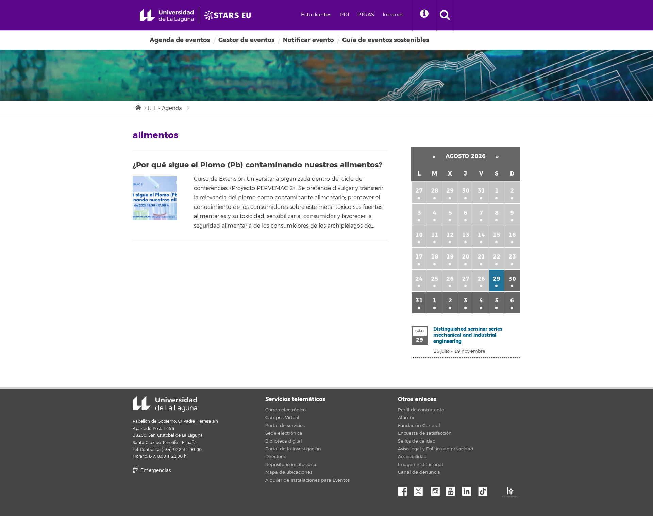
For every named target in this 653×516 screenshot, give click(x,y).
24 (419, 278)
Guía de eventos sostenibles (385, 40)
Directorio (275, 457)
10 (419, 234)
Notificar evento (308, 40)
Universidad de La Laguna (165, 404)
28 (434, 190)
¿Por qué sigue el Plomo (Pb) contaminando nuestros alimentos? (257, 165)
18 (434, 256)
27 (419, 190)
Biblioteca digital (283, 441)
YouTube (453, 489)
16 (512, 234)
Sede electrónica (283, 433)
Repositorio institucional (291, 464)
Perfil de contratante (421, 410)
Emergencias (155, 470)
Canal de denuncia (419, 472)
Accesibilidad (412, 457)
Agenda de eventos (180, 40)
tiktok (485, 489)
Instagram (437, 489)
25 (434, 278)
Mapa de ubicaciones (288, 472)
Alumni (406, 417)
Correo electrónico (285, 410)
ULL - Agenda (165, 108)
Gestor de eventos (246, 40)
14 (481, 234)
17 (419, 256)
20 (465, 256)
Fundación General (419, 425)
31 (481, 190)
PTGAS (365, 15)
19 (450, 256)
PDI (344, 15)
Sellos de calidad (417, 441)
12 (450, 234)
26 (450, 278)
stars (184, 494)
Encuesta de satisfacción (425, 433)
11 (434, 234)
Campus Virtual (282, 417)
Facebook (405, 489)
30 (465, 190)
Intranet (393, 15)
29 (450, 190)
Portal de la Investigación (293, 449)
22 (496, 256)
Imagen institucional (420, 464)
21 (481, 256)
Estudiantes (316, 15)
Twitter (421, 489)
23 (512, 256)
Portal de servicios (285, 425)
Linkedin (469, 489)
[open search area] (444, 15)
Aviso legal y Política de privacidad (435, 449)
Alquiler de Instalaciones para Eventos (307, 480)
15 (496, 234)
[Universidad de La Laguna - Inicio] (169, 15)
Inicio (138, 107)
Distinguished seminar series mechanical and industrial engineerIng (467, 335)
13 (465, 234)
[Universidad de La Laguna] (229, 15)
